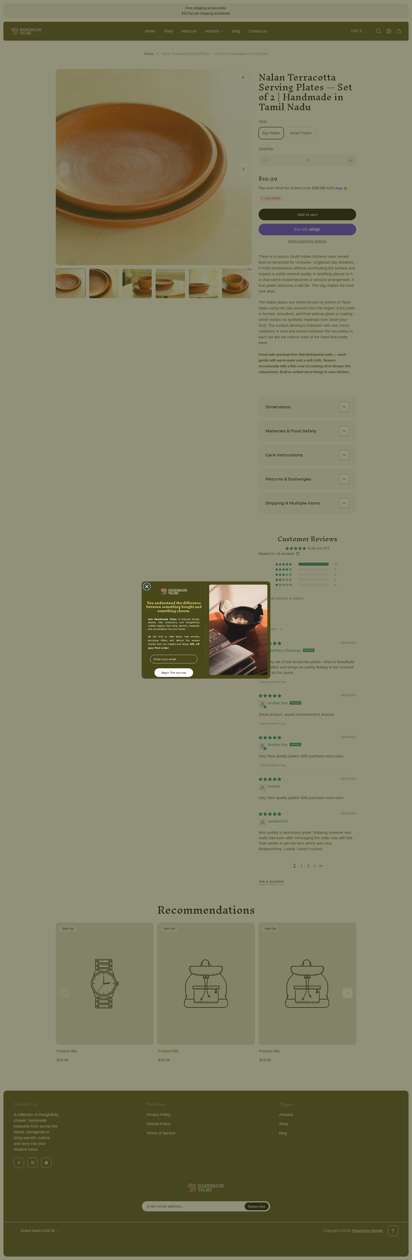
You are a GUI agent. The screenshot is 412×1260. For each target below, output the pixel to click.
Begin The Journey (174, 672)
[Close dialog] (146, 586)
